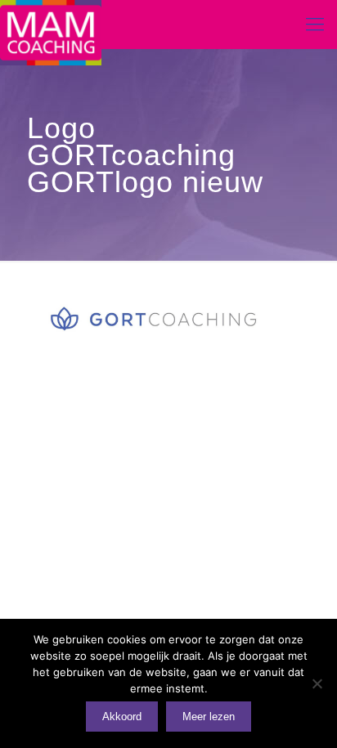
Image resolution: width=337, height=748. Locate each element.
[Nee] (316, 683)
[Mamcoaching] (50, 24)
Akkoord (122, 716)
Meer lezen (208, 716)
